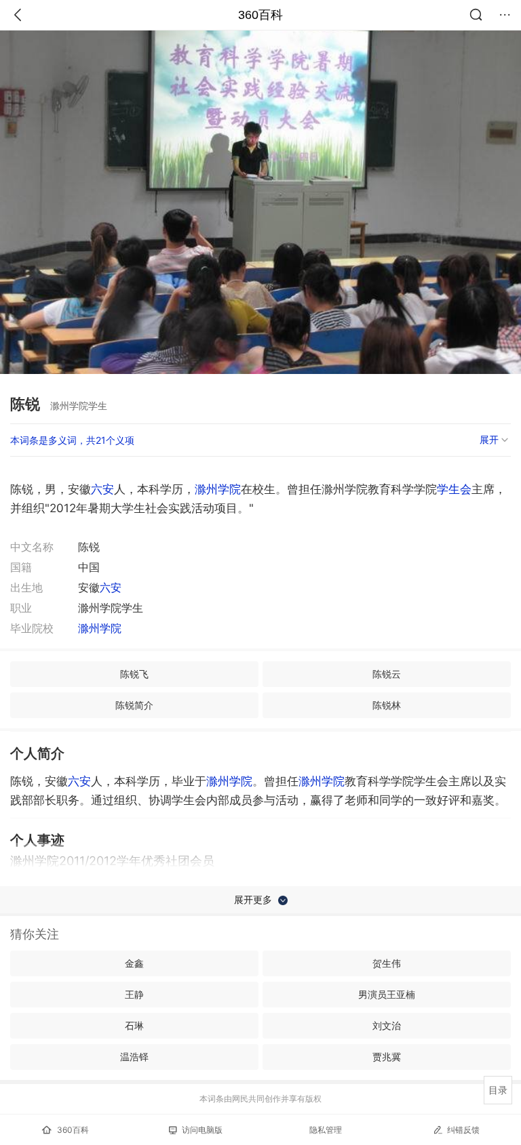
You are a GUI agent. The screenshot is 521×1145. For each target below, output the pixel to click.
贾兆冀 (386, 1056)
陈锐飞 (134, 674)
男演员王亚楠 (386, 994)
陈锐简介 (134, 705)
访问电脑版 (202, 1130)
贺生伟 (386, 963)
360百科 (260, 15)
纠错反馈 (463, 1130)
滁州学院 (218, 489)
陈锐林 (386, 705)
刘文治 (386, 1025)
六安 (102, 489)
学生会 (454, 489)
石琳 (134, 1025)
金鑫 (134, 963)
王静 (134, 994)
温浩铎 (134, 1056)
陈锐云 (386, 674)
